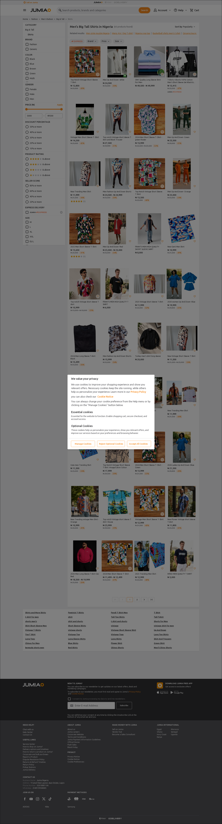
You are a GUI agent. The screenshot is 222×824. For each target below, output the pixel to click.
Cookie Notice (105, 396)
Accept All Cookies (138, 444)
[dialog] (111, 412)
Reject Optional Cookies (111, 444)
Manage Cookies (83, 444)
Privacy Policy (138, 391)
